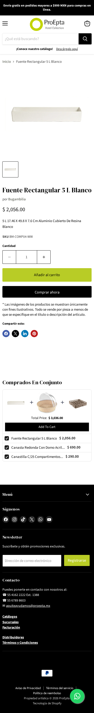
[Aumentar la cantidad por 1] (44, 257)
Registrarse (77, 560)
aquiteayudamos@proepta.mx (28, 605)
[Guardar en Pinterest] (34, 333)
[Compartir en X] (15, 333)
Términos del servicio (59, 688)
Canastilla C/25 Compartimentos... (37, 456)
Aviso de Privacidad (28, 688)
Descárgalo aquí (67, 49)
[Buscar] (85, 38)
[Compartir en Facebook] (6, 333)
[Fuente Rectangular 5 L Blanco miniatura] (10, 169)
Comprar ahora (47, 292)
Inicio (6, 62)
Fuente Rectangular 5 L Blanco (34, 438)
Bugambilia (17, 199)
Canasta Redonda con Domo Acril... (38, 447)
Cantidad (9, 246)
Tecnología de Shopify (47, 703)
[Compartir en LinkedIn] (24, 333)
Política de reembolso (47, 693)
